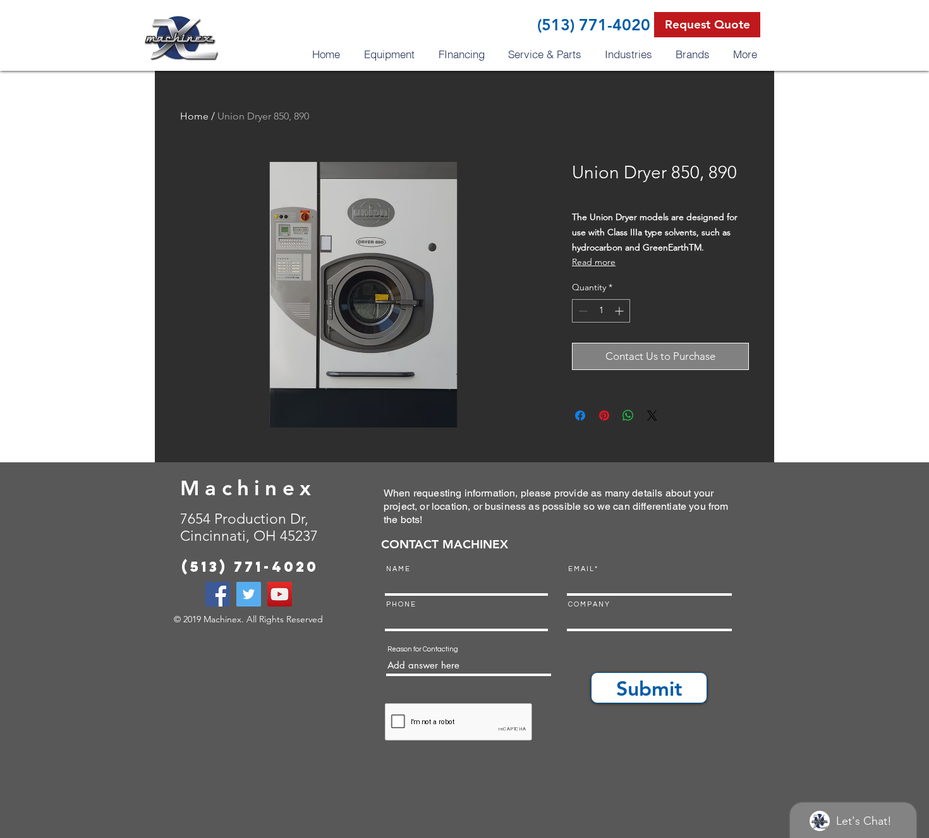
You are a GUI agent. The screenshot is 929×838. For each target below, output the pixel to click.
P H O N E (400, 604)
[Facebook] (217, 594)
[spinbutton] (601, 311)
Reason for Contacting (422, 649)
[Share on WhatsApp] (628, 415)
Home (194, 116)
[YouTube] (279, 594)
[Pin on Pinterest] (604, 415)
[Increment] (620, 311)
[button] (707, 24)
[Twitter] (248, 594)
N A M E (398, 568)
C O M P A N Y (588, 604)
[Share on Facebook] (580, 415)
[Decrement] (582, 311)
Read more (594, 262)
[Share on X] (652, 415)
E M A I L (580, 568)
